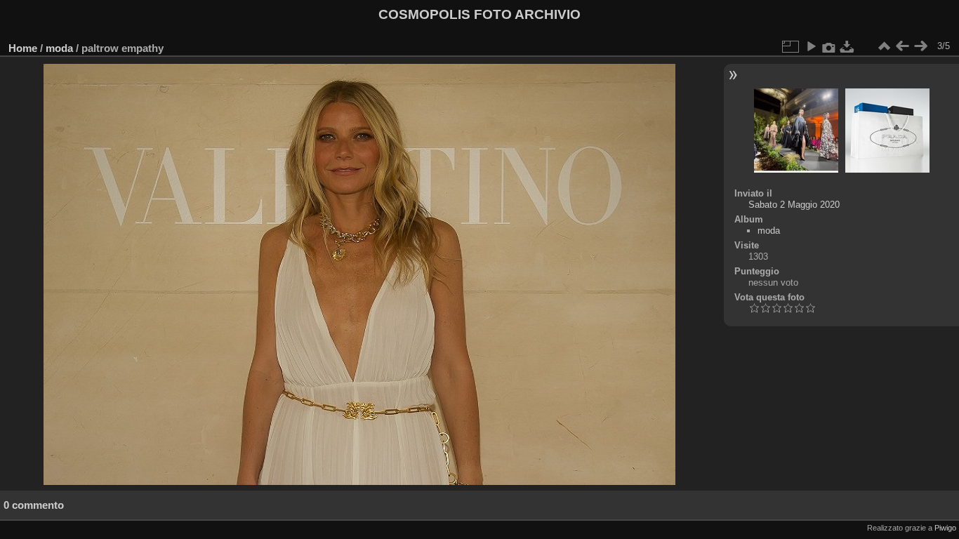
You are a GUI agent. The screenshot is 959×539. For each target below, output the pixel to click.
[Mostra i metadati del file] (829, 46)
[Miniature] (884, 46)
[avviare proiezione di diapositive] (811, 46)
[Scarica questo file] (847, 46)
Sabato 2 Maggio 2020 (794, 204)
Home (22, 48)
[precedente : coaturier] (902, 46)
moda (59, 48)
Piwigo (945, 528)
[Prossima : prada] (920, 46)
